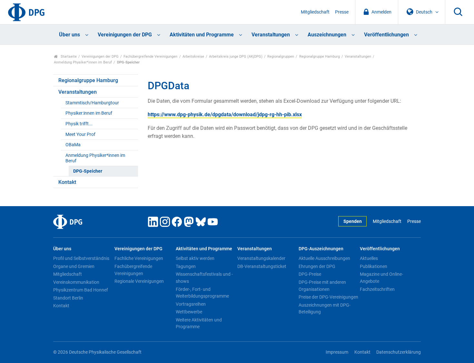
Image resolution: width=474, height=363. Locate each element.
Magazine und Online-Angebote (381, 278)
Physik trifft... (79, 124)
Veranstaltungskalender (261, 258)
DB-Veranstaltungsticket (261, 266)
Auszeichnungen (327, 35)
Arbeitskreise (193, 56)
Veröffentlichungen (386, 35)
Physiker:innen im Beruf (88, 113)
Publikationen (373, 266)
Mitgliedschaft (315, 12)
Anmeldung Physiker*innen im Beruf (83, 62)
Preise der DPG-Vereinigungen (328, 297)
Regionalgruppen (280, 56)
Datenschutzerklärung (398, 352)
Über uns (69, 35)
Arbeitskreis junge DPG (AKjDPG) (235, 56)
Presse (342, 12)
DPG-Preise (310, 274)
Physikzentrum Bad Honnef (80, 289)
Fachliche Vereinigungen (138, 258)
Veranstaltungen (271, 35)
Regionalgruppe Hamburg (319, 56)
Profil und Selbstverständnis (81, 258)
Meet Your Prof (80, 134)
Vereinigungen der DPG (125, 35)
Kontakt (67, 182)
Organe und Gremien (73, 266)
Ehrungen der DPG (317, 266)
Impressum (337, 352)
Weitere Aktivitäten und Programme (199, 323)
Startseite (68, 56)
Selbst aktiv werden (195, 258)
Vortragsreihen (191, 304)
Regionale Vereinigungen (139, 281)
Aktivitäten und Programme (202, 35)
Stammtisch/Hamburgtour (92, 103)
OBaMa (73, 145)
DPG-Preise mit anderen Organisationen (322, 286)
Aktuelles (369, 258)
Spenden (352, 221)
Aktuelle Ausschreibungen (324, 258)
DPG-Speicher (87, 171)
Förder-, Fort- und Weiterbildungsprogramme (202, 293)
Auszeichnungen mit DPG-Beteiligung (325, 308)
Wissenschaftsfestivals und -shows (204, 278)
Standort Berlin (68, 298)
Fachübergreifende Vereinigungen (150, 56)
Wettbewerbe (189, 311)
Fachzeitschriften (377, 289)
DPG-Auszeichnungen (321, 249)
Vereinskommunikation (76, 282)
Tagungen (186, 266)
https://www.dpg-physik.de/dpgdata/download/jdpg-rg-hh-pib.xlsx (225, 114)
